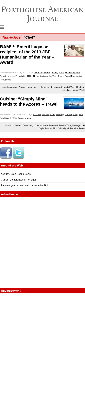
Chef (61, 72)
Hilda (29, 76)
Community (32, 87)
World (82, 90)
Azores (46, 72)
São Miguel (63, 128)
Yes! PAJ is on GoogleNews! (16, 174)
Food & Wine (69, 87)
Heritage (80, 87)
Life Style (66, 90)
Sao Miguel (5, 118)
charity (55, 72)
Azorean (38, 72)
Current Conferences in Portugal (18, 179)
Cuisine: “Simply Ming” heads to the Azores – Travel (29, 101)
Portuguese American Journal (42, 13)
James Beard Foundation (70, 76)
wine (29, 118)
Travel (82, 128)
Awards (14, 87)
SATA (14, 118)
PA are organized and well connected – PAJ (24, 185)
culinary (68, 114)
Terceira (22, 118)
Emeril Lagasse (72, 72)
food (75, 114)
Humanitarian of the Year (45, 76)
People (75, 90)
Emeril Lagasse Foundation (13, 76)
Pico (81, 114)
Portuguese (5, 79)
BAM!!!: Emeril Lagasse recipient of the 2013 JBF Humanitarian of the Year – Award (27, 54)
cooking (60, 114)
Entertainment (45, 87)
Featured (57, 87)
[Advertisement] (42, 242)
